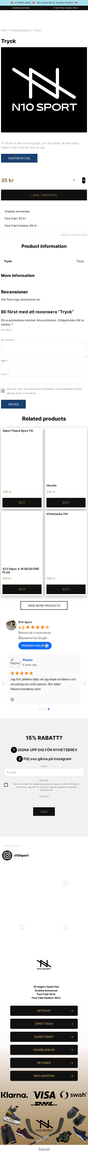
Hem (4, 30)
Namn (4, 361)
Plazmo (28, 660)
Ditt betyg (6, 330)
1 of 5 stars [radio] (2, 333)
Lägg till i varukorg (44, 195)
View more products (44, 605)
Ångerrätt (44, 1149)
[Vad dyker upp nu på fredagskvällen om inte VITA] (66, 883)
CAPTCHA (44, 796)
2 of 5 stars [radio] (6, 333)
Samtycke (44, 780)
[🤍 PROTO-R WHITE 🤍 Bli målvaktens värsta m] (22, 883)
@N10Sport (12, 846)
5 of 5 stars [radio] (17, 333)
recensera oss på (32, 645)
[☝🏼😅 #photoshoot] (22, 927)
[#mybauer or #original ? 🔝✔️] (66, 927)
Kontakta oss (19, 158)
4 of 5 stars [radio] (13, 333)
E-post (5, 374)
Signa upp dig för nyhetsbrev (47, 750)
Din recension (8, 340)
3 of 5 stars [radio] (9, 333)
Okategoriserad (20, 30)
